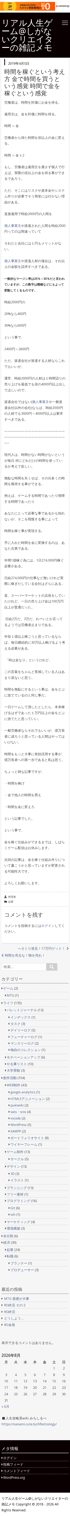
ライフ (8, 1003)
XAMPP (15, 1131)
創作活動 (10, 1078)
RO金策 (9, 1324)
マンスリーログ (22, 1043)
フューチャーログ (23, 1037)
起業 (10, 901)
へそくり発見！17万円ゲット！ (41, 948)
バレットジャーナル (22, 1010)
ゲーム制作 (15, 1152)
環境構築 (13, 1228)
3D (12, 1173)
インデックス (20, 1017)
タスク (15, 1023)
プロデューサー (22, 1270)
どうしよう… (14, 1318)
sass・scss (18, 1111)
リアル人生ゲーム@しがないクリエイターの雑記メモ (27, 35)
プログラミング (18, 1200)
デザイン (13, 1166)
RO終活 (9, 1311)
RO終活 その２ (15, 1305)
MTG (10, 995)
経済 (6, 1242)
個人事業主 (12, 225)
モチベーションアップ (23, 1057)
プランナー (18, 1263)
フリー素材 (15, 1194)
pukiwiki (17, 1105)
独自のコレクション (25, 1050)
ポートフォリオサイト (27, 1138)
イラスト (17, 1180)
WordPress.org (14, 1477)
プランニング (17, 1187)
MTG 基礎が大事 (16, 1298)
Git (12, 1208)
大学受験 (13, 1070)
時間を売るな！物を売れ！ (25, 955)
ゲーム (8, 988)
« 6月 (5, 1406)
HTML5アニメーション (27, 1098)
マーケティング (18, 1222)
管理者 (12, 897)
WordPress (18, 1124)
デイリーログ (20, 1030)
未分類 (8, 1236)
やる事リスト (17, 1064)
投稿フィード (13, 1464)
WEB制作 (13, 1085)
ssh (12, 1214)
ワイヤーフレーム (23, 1144)
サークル (17, 1159)
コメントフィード (16, 1471)
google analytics (22, 1092)
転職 (10, 1256)
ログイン (48, 925)
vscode (15, 1118)
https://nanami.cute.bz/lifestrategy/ (29, 1424)
